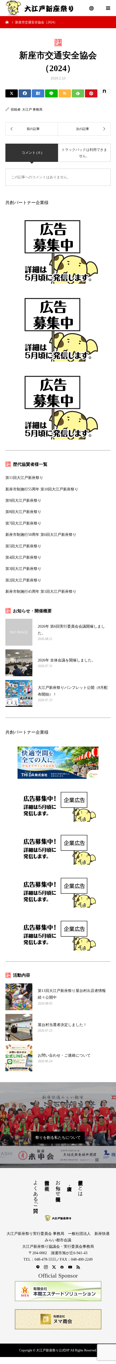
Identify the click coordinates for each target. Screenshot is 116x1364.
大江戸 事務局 (32, 109)
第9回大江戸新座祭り (23, 501)
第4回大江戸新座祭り (23, 557)
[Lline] (51, 93)
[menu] (92, 8)
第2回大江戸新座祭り (23, 580)
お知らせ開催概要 (58, 1185)
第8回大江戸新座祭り (23, 512)
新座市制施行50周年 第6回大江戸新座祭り (40, 535)
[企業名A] (58, 1291)
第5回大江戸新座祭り (23, 546)
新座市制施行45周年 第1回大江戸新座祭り (40, 592)
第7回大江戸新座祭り (23, 523)
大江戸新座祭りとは (80, 1185)
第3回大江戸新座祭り (23, 569)
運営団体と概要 (47, 1180)
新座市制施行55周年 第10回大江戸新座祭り (41, 489)
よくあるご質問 (35, 1191)
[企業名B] (58, 1319)
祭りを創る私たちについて (58, 1138)
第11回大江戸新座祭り (24, 478)
